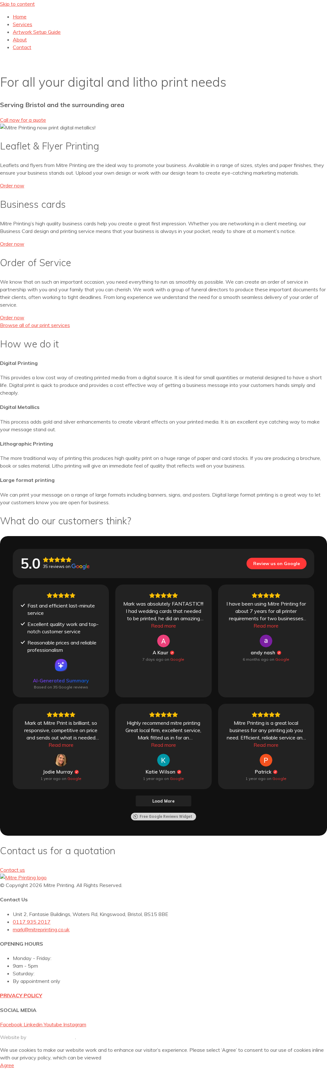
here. (108, 1057)
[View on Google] (163, 641)
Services (22, 24)
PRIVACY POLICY (21, 995)
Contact (22, 47)
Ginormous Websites (51, 1037)
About (20, 39)
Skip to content (17, 4)
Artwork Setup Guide (37, 32)
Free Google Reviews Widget (166, 816)
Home (20, 16)
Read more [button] (163, 625)
